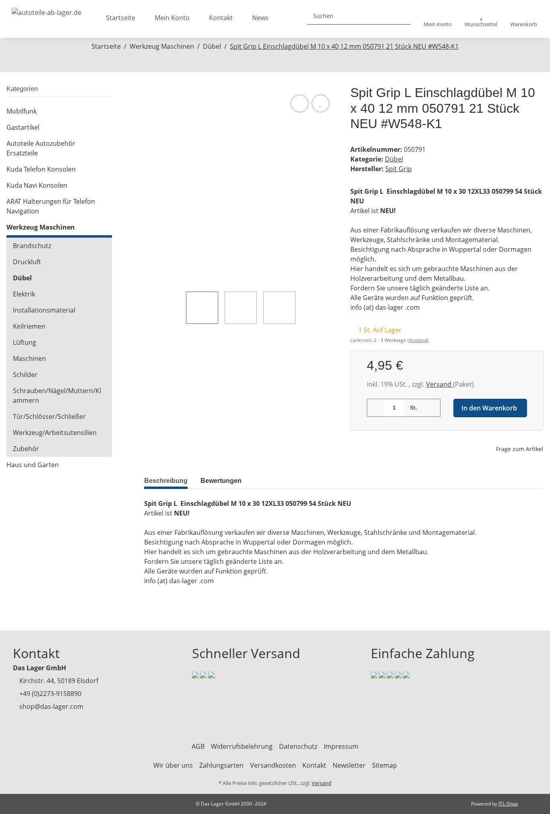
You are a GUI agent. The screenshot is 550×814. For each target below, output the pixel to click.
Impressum (341, 746)
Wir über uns (173, 765)
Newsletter (349, 765)
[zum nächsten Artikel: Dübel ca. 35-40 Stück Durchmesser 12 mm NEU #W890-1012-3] (283, 63)
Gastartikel (22, 127)
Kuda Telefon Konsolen (41, 169)
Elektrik (24, 294)
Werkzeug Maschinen (40, 227)
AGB (198, 746)
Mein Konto (172, 17)
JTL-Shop (508, 803)
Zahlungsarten (221, 765)
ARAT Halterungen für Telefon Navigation (50, 206)
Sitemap (384, 765)
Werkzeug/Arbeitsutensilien (55, 432)
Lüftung (24, 342)
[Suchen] (401, 16)
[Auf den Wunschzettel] (320, 103)
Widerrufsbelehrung (242, 746)
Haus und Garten (32, 464)
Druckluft (27, 261)
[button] (437, 19)
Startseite (120, 17)
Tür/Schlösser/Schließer (49, 416)
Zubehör (26, 448)
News (260, 17)
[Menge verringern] (376, 407)
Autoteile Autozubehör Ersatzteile (40, 148)
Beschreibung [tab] (166, 480)
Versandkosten (273, 765)
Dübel (394, 159)
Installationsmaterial (44, 310)
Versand (439, 384)
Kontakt (221, 17)
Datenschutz (298, 746)
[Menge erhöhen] (431, 407)
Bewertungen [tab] (221, 480)
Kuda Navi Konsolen (36, 185)
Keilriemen (29, 326)
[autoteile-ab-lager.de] (46, 10)
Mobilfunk (21, 111)
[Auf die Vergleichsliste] (299, 103)
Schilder (25, 374)
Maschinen (29, 358)
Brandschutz (32, 245)
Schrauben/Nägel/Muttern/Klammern (57, 395)
